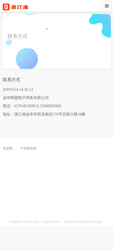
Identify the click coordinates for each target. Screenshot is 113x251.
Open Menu (107, 6)
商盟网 (8, 148)
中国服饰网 (28, 148)
